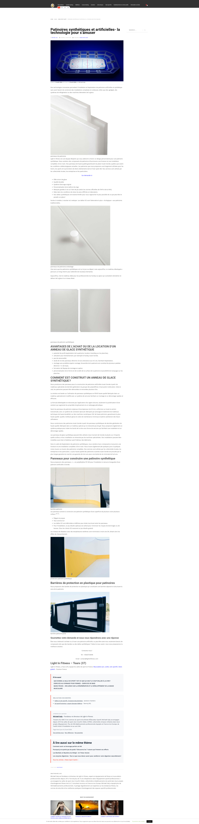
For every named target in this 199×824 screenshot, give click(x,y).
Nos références (69, 733)
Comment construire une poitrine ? (110, 816)
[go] (145, 30)
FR (59, 7)
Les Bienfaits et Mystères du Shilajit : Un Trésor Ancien (71, 753)
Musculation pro (98, 667)
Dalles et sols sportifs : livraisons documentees (69, 701)
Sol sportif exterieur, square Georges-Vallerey (68, 703)
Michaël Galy (55, 37)
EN (62, 7)
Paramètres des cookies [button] (138, 821)
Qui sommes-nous (58, 733)
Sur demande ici (87, 175)
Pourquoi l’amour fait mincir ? (83, 816)
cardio (107, 667)
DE (68, 7)
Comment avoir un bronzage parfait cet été (67, 746)
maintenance (59, 767)
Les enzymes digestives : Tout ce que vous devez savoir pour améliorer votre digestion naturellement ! (87, 756)
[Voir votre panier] (147, 6)
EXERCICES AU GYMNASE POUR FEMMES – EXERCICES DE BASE (74, 683)
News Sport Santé (84, 37)
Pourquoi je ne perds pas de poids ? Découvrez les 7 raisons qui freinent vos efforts (81, 749)
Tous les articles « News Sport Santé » (65, 760)
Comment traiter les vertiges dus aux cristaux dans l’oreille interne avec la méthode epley (61, 818)
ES (65, 7)
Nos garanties (79, 733)
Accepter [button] (149, 821)
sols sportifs (114, 667)
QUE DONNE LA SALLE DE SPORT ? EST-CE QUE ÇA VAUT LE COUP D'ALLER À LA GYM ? (82, 681)
